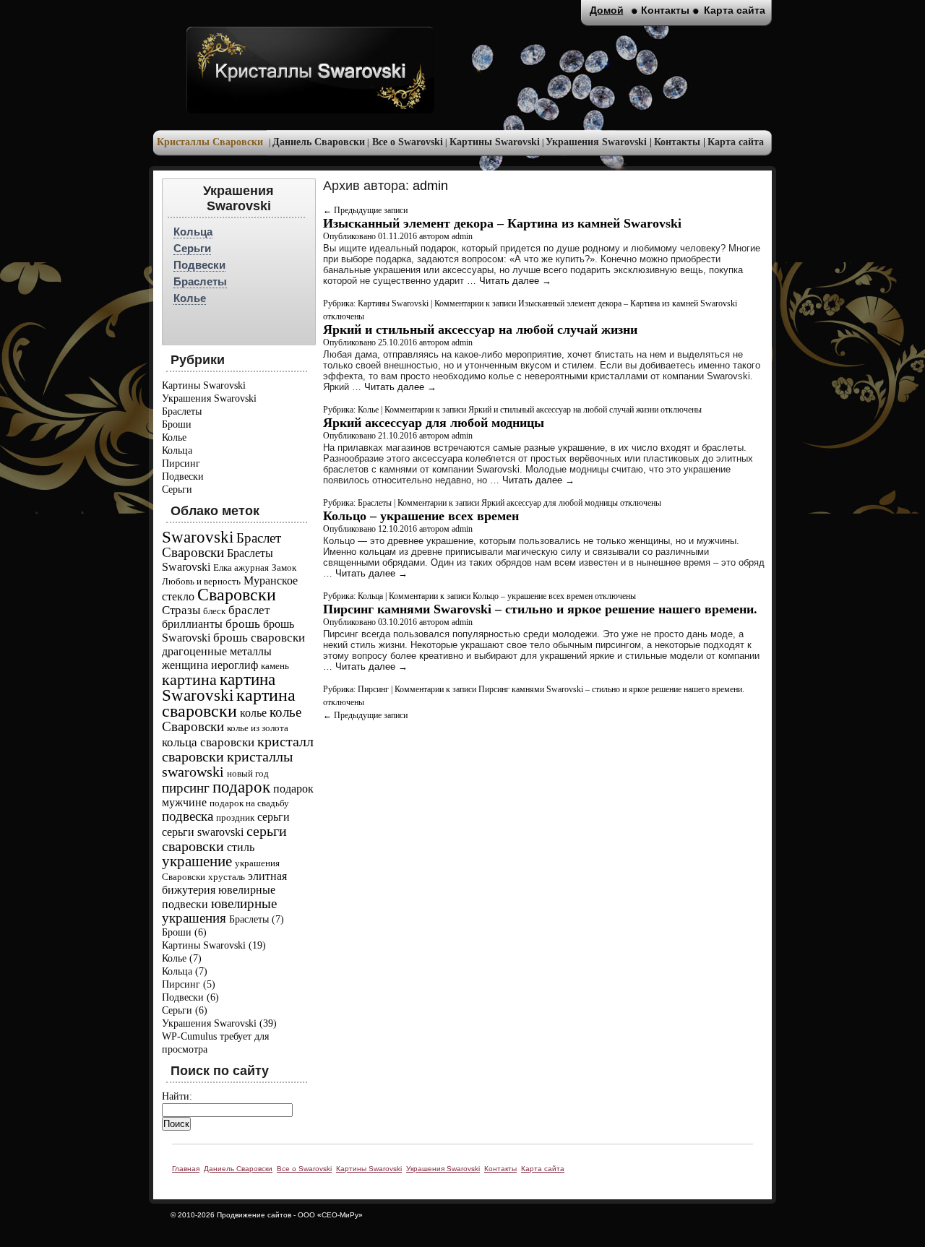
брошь (242, 624)
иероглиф (234, 665)
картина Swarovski (218, 687)
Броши (177, 424)
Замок (284, 567)
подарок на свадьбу (249, 803)
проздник (235, 817)
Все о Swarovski (407, 142)
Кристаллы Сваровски (210, 142)
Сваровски (236, 594)
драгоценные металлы (217, 651)
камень (275, 665)
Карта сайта (735, 142)
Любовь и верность (201, 581)
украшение (197, 861)
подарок (241, 786)
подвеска (187, 816)
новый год (248, 773)
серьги (273, 817)
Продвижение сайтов (254, 1215)
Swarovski (197, 536)
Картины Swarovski (494, 142)
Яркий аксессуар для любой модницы (433, 422)
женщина (185, 665)
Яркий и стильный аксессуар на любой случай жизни (480, 329)
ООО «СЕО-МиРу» (330, 1215)
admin (430, 185)
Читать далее (515, 280)
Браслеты (200, 281)
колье (253, 713)
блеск (214, 610)
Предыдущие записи (365, 210)
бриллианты (192, 624)
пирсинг (186, 787)
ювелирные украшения (219, 910)
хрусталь (226, 876)
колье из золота (257, 727)
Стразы (181, 610)
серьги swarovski (203, 832)
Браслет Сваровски (221, 545)
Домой (607, 10)
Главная (185, 1169)
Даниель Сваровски (318, 142)
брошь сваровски (259, 637)
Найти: (177, 1096)
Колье (189, 298)
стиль (240, 847)
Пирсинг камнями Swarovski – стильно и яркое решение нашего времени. (540, 609)
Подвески (199, 265)
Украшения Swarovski (209, 398)
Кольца (192, 231)
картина (189, 679)
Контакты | (679, 142)
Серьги (192, 248)
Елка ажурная (241, 567)
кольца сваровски (208, 742)
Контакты (665, 10)
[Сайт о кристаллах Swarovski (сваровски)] (310, 70)
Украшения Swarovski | (599, 142)
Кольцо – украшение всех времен (421, 516)
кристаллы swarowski (227, 764)
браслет (249, 610)
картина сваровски (229, 703)
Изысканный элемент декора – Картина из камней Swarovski (502, 223)
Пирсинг (181, 463)
